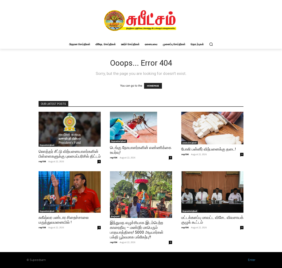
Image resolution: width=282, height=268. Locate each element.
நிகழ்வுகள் (115, 216)
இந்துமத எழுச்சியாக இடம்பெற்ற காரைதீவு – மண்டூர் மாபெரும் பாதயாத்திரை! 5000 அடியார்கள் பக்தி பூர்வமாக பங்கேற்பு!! (136, 229)
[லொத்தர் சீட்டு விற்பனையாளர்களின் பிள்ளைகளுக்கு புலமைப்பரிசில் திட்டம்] (70, 129)
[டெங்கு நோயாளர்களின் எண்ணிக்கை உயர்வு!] (141, 127)
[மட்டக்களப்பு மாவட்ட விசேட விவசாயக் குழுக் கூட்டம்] (212, 192)
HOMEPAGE (153, 85)
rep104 (42, 161)
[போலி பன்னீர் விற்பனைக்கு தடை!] (212, 128)
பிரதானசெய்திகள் (47, 145)
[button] (211, 44)
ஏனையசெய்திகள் (189, 142)
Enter (251, 260)
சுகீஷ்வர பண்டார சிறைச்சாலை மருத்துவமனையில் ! (64, 220)
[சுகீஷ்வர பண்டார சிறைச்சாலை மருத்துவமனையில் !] (70, 192)
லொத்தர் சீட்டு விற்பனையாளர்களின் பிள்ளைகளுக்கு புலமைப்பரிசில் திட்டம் (70, 154)
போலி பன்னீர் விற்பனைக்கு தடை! (208, 149)
